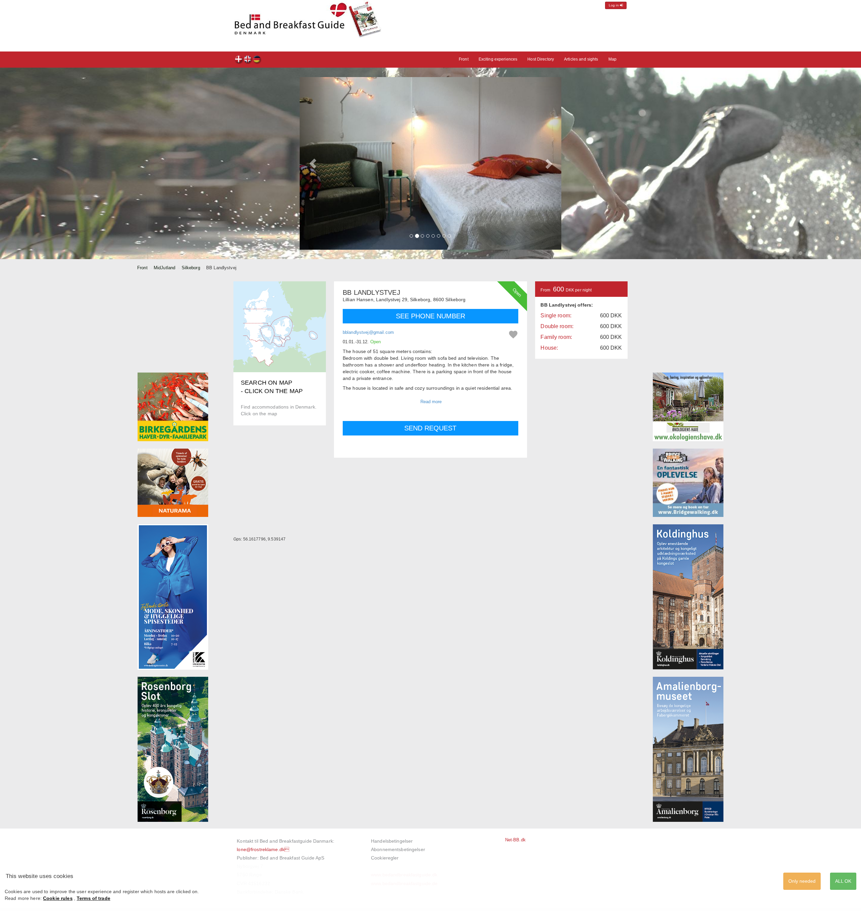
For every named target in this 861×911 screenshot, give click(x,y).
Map (612, 59)
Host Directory (540, 59)
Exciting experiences (498, 59)
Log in (614, 5)
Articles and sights (581, 59)
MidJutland (164, 267)
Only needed (802, 881)
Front (464, 59)
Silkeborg (191, 267)
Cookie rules (58, 898)
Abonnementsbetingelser (398, 849)
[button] (313, 163)
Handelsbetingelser (392, 841)
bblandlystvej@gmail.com (368, 332)
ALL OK (843, 881)
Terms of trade (93, 898)
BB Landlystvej (239, 60)
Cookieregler (385, 858)
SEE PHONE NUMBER (430, 316)
